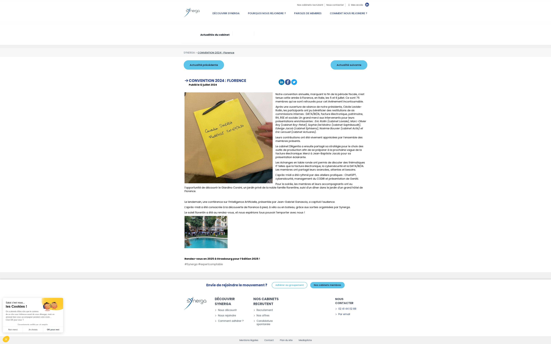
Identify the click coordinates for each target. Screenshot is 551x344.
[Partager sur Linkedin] (281, 82)
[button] (6, 339)
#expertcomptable (210, 264)
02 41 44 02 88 (347, 308)
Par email (344, 314)
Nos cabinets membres (327, 285)
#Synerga (191, 264)
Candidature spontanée (265, 322)
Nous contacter (344, 301)
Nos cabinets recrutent (266, 301)
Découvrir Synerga (226, 13)
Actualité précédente (204, 65)
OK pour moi (53, 329)
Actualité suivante (349, 65)
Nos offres (263, 315)
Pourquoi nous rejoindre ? (267, 13)
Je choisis (33, 329)
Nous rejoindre (227, 315)
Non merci (13, 329)
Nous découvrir (227, 310)
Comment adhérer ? (231, 321)
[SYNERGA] (192, 13)
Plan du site (286, 340)
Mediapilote (305, 340)
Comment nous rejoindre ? (348, 13)
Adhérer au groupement (289, 285)
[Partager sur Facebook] (288, 82)
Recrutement (265, 310)
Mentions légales (248, 340)
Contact (269, 340)
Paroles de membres (308, 13)
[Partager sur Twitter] (294, 82)
